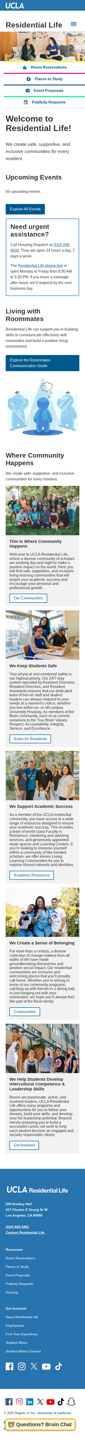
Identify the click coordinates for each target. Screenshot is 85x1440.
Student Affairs (16, 1343)
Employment (15, 1325)
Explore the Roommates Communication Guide (30, 363)
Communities (25, 1012)
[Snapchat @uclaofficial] (71, 1402)
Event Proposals (49, 91)
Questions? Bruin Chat (44, 1424)
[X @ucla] (40, 1402)
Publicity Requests (49, 102)
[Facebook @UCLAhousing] (9, 1366)
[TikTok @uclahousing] (58, 1366)
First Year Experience (22, 1334)
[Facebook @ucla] (9, 1402)
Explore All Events (25, 209)
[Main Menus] (73, 24)
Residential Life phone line (40, 266)
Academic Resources (32, 875)
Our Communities (28, 598)
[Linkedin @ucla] (30, 1402)
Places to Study (49, 79)
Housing (12, 1292)
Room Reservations (49, 67)
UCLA (17, 5)
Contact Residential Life (25, 1232)
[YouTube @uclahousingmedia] (46, 1366)
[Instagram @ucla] (19, 1402)
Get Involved (24, 1145)
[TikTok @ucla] (61, 1402)
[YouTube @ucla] (50, 1402)
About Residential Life (22, 1317)
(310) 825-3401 (17, 1227)
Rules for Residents (30, 739)
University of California (54, 1413)
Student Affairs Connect (23, 1351)
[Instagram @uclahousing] (21, 1366)
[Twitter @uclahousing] (34, 1366)
